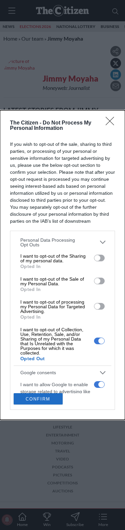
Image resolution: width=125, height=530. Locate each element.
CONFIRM (38, 399)
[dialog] (62, 265)
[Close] (112, 123)
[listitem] (62, 242)
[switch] (99, 258)
